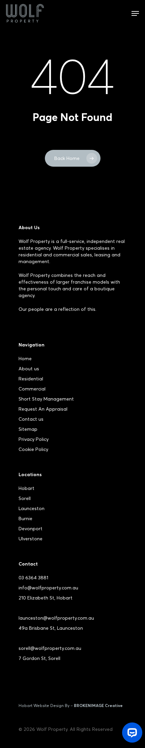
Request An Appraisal (43, 409)
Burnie (25, 518)
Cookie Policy (33, 449)
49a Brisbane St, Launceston (51, 628)
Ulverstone (30, 539)
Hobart (26, 488)
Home (25, 359)
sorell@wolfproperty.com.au (50, 648)
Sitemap (28, 429)
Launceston (32, 508)
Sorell (25, 498)
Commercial (32, 389)
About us (29, 369)
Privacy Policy (34, 439)
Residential (31, 379)
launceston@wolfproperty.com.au (56, 618)
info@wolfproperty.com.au (48, 588)
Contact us (31, 419)
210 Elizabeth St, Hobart (45, 598)
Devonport (30, 529)
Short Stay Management (46, 399)
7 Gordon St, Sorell (39, 658)
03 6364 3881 (33, 578)
